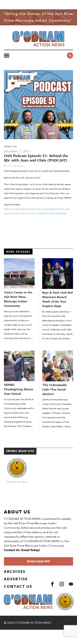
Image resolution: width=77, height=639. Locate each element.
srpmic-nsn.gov (17, 482)
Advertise (16, 578)
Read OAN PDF (38, 561)
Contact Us (18, 586)
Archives (14, 571)
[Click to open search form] (70, 55)
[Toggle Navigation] (6, 55)
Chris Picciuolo (15, 166)
